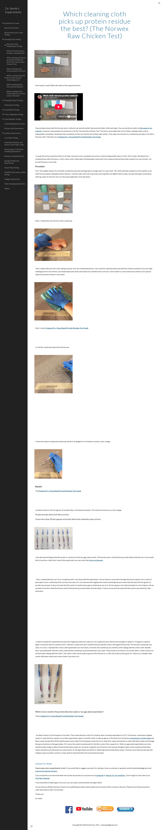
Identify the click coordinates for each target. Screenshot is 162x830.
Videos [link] (7, 188)
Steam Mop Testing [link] (11, 168)
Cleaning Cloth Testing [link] (12, 39)
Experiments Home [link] (11, 23)
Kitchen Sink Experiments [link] (14, 128)
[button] (159, 3)
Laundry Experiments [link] (12, 133)
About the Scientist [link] (11, 28)
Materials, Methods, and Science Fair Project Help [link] (14, 143)
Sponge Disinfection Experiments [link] (11, 162)
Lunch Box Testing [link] (11, 138)
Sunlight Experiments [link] (12, 179)
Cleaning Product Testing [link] (13, 100)
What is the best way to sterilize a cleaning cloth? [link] (16, 52)
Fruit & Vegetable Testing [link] (13, 114)
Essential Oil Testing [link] (11, 110)
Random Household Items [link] (14, 156)
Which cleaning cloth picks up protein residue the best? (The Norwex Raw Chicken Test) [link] (16, 61)
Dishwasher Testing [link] (11, 105)
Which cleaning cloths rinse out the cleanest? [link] (15, 85)
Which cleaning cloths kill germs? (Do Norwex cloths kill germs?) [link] (16, 77)
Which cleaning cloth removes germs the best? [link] (16, 70)
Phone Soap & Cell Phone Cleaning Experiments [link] (13, 150)
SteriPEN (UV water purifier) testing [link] (15, 173)
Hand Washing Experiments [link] (14, 124)
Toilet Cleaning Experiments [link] (14, 184)
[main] (94, 24)
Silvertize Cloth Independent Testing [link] (14, 45)
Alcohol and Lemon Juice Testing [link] (13, 33)
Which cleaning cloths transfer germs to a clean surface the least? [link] (16, 93)
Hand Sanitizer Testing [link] (12, 119)
